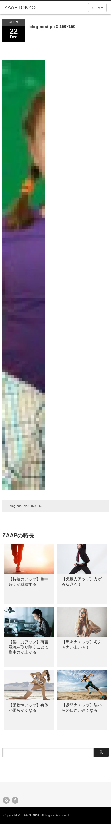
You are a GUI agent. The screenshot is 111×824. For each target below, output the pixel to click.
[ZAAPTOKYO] (26, 8)
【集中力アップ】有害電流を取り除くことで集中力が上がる (28, 647)
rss (6, 800)
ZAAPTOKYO (31, 815)
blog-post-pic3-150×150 (26, 506)
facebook (15, 800)
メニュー (97, 7)
